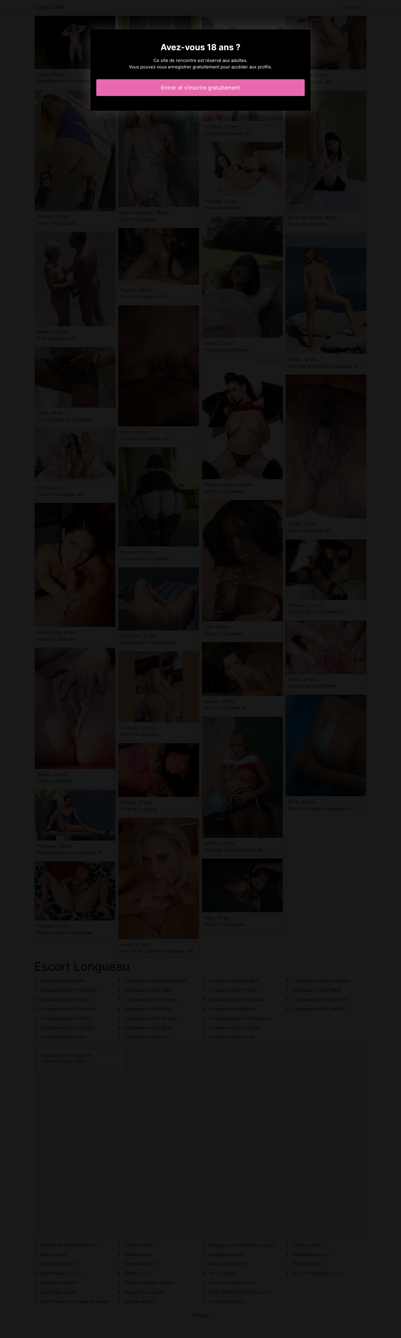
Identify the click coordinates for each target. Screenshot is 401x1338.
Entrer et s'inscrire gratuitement (200, 88)
